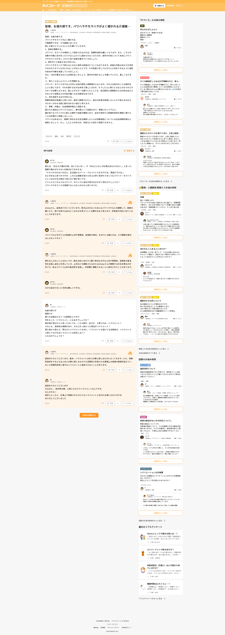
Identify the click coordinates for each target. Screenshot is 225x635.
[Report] (108, 141)
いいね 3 (128, 141)
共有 (117, 141)
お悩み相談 (52, 10)
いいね (129, 219)
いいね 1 (128, 243)
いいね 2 (128, 190)
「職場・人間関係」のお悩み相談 (70, 10)
